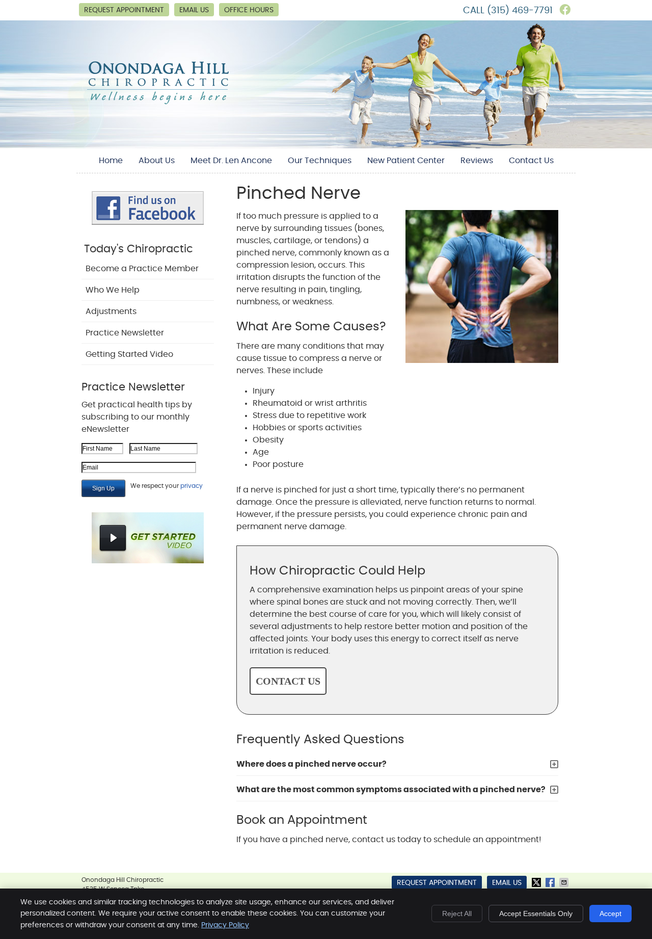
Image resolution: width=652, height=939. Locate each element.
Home (111, 160)
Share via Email (564, 882)
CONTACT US (288, 681)
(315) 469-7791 (520, 10)
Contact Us (531, 160)
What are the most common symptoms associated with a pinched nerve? (391, 790)
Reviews (476, 160)
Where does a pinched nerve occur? (311, 764)
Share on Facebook (551, 882)
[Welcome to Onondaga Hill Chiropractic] (158, 103)
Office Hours (249, 10)
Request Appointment (124, 10)
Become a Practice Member (142, 269)
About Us (157, 160)
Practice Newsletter (125, 333)
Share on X (537, 882)
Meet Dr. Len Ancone (231, 160)
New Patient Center (406, 160)
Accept (610, 913)
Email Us (194, 10)
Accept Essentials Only (536, 913)
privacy (191, 486)
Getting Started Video (129, 354)
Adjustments (111, 311)
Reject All (457, 913)
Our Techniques (319, 160)
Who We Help (113, 290)
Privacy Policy (225, 925)
